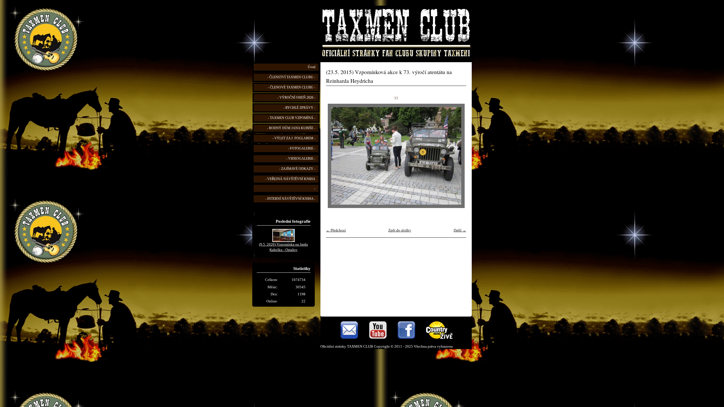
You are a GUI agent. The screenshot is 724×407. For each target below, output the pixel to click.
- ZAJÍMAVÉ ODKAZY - (297, 169)
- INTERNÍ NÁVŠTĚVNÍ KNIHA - (290, 199)
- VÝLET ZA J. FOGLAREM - (293, 138)
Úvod (311, 67)
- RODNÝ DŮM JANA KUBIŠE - (291, 128)
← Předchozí (336, 230)
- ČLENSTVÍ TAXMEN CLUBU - (291, 77)
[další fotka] (457, 156)
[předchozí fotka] (335, 156)
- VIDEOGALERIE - (300, 159)
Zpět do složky (399, 230)
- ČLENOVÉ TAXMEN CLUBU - (291, 87)
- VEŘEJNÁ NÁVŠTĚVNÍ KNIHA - (290, 183)
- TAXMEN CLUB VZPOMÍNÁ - (291, 118)
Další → (460, 230)
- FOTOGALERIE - (301, 148)
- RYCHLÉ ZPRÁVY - (299, 108)
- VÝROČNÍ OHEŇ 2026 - (296, 97)
